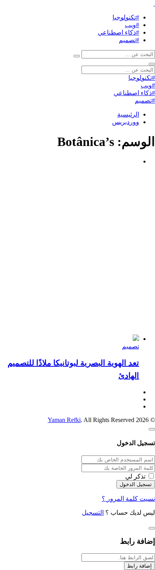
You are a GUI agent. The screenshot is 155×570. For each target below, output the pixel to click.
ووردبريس (125, 122)
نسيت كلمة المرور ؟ (128, 498)
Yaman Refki (64, 419)
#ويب (132, 24)
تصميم (130, 346)
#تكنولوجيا (125, 17)
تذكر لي (135, 476)
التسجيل (93, 512)
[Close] (152, 429)
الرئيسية (128, 114)
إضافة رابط (139, 566)
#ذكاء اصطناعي (118, 32)
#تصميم (129, 40)
